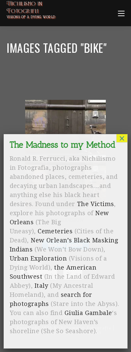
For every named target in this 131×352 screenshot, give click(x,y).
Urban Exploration (38, 258)
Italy (41, 285)
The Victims (95, 203)
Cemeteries (55, 231)
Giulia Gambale (88, 312)
